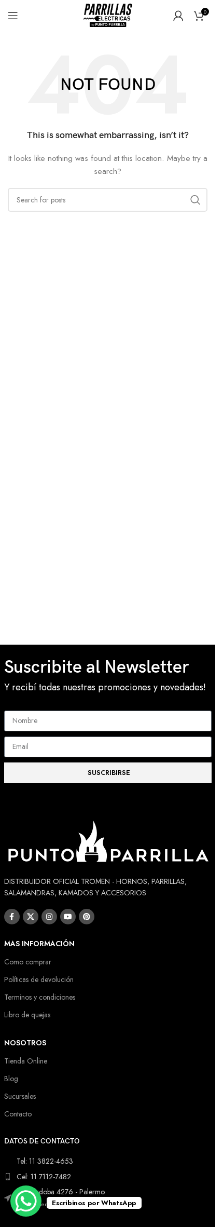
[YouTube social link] (68, 916)
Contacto (18, 1114)
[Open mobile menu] (13, 15)
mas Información (39, 943)
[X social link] (30, 916)
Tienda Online (25, 1061)
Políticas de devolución (39, 979)
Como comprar (27, 962)
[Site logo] (107, 14)
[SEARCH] (195, 200)
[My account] (178, 15)
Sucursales (20, 1096)
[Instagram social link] (49, 916)
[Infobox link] (108, 677)
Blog (11, 1078)
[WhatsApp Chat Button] (25, 1201)
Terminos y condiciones (39, 997)
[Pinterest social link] (86, 916)
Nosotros (25, 1043)
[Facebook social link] (12, 916)
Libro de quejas (27, 1015)
